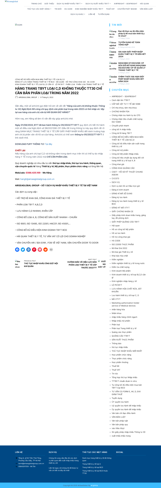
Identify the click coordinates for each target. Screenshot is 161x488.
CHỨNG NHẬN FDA (120, 111)
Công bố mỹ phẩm (120, 150)
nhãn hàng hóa (118, 309)
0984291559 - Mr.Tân (26, 466)
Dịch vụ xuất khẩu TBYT (97, 4)
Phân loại (70, 84)
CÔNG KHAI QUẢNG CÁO (123, 168)
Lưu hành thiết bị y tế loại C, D (125, 295)
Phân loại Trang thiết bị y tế (90, 84)
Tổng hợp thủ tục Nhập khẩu (124, 377)
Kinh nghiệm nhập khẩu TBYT (89, 9)
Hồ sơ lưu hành (118, 233)
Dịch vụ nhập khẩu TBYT (68, 4)
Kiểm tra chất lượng (120, 267)
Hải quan (60, 82)
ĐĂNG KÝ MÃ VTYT (121, 207)
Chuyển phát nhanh (127, 9)
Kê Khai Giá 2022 (119, 248)
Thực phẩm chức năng (122, 358)
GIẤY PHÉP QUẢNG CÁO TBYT (125, 222)
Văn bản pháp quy (120, 424)
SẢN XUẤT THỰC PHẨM (123, 339)
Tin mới (58, 9)
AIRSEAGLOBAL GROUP (28, 97)
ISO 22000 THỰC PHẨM (123, 244)
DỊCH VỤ (116, 182)
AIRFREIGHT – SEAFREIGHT (125, 4)
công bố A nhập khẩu (121, 129)
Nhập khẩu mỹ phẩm (121, 321)
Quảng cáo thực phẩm (122, 332)
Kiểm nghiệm (117, 259)
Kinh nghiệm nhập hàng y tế (124, 281)
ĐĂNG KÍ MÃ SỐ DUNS (122, 193)
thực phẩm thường (120, 362)
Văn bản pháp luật (120, 421)
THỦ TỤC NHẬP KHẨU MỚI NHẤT (127, 351)
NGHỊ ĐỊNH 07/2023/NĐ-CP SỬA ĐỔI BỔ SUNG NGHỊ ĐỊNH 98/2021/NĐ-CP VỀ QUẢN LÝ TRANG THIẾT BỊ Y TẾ (132, 66)
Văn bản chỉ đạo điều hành (123, 413)
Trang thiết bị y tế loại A (91, 464)
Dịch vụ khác (77, 14)
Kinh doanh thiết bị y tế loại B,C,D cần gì (34, 84)
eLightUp (94, 485)
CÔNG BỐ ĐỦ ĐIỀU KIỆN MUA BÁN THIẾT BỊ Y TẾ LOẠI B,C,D (40, 79)
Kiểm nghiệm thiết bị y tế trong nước (128, 263)
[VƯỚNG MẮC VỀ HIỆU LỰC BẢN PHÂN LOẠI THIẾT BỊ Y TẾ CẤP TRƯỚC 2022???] (102, 264)
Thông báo (116, 343)
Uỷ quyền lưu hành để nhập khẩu (126, 405)
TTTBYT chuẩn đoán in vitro (124, 381)
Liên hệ (91, 14)
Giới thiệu (49, 4)
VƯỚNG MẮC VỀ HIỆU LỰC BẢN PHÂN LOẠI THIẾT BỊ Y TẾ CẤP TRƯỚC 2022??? (82, 265)
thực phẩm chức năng (121, 355)
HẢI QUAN (144, 4)
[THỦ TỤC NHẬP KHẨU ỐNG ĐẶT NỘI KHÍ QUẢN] (19, 264)
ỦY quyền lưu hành (120, 402)
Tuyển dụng (103, 14)
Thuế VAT (110, 9)
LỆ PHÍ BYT (59, 84)
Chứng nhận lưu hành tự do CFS (126, 115)
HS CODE (68, 9)
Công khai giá (118, 164)
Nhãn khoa (116, 313)
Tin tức (115, 373)
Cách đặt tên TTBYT (121, 100)
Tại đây (48, 144)
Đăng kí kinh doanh (120, 190)
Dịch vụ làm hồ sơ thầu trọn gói (126, 186)
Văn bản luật (146, 9)
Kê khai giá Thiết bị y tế (122, 252)
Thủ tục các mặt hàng (38, 9)
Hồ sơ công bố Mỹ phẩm (123, 229)
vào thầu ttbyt (118, 428)
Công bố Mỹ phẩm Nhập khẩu (125, 154)
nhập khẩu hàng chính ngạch (124, 317)
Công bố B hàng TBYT (122, 133)
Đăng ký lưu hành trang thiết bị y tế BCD (34, 82)
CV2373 (115, 178)
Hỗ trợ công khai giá (76, 82)
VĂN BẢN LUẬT (119, 417)
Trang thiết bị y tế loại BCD (92, 467)
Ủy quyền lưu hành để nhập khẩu (126, 409)
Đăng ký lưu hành (119, 197)
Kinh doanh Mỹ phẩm (121, 271)
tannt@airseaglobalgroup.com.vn (31, 463)
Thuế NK (115, 366)
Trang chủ (36, 4)
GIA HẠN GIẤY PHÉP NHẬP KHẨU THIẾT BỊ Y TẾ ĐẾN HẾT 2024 (132, 54)
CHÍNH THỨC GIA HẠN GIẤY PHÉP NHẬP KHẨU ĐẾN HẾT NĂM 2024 (131, 78)
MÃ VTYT (116, 299)
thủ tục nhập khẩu (120, 347)
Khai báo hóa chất (120, 256)
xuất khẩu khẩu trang (121, 436)
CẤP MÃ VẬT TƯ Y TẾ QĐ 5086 (126, 104)
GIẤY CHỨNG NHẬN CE (122, 211)
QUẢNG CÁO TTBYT (121, 336)
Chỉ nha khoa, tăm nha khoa (124, 108)
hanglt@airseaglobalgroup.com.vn (37, 179)
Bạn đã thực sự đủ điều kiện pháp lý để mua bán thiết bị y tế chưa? (131, 33)
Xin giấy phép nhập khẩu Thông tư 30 (128, 432)
